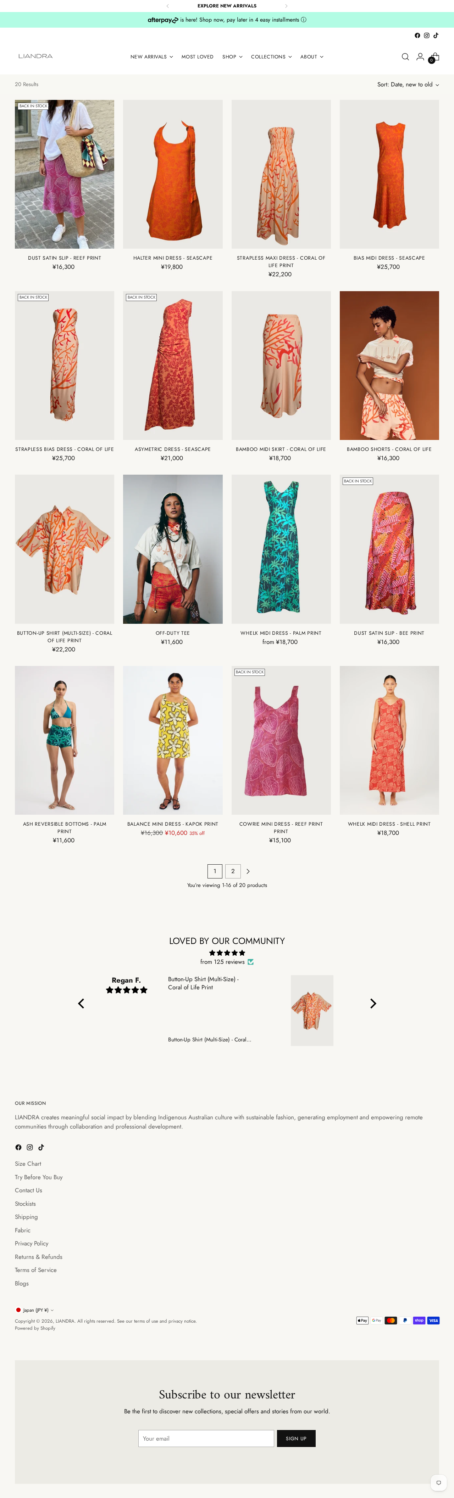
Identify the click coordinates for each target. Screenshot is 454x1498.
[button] (83, 1003)
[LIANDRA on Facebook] (417, 35)
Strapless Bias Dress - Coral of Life (64, 449)
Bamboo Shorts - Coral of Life (389, 449)
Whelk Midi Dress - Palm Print (280, 633)
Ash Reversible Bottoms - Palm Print (64, 827)
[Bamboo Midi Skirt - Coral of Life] (281, 365)
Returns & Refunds (38, 1257)
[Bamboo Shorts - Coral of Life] (389, 365)
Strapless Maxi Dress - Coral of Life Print (281, 261)
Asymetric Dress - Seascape (173, 449)
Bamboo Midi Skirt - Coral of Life (281, 449)
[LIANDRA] (36, 56)
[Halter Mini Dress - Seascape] (172, 174)
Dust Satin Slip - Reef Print (64, 257)
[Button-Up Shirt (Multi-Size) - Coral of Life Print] (64, 549)
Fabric (23, 1230)
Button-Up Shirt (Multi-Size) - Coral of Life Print (64, 636)
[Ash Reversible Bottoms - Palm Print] (64, 740)
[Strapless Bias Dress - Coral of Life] (64, 365)
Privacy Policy (31, 1243)
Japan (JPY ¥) (36, 1310)
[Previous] (168, 6)
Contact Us (28, 1190)
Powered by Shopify (35, 1328)
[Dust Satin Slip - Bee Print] (389, 549)
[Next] (286, 6)
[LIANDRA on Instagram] (426, 35)
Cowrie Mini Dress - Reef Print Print (281, 827)
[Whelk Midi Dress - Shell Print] (389, 740)
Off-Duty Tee (173, 633)
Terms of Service (36, 1270)
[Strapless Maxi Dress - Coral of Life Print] (281, 174)
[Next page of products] (248, 871)
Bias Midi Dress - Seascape (389, 257)
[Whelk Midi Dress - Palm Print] (281, 549)
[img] (227, 953)
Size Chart (28, 1163)
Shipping (26, 1216)
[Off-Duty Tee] (172, 549)
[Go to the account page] (420, 57)
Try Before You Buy (38, 1177)
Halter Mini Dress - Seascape (173, 257)
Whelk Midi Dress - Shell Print (389, 823)
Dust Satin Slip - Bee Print (389, 633)
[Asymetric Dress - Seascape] (172, 365)
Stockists (25, 1203)
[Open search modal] (405, 57)
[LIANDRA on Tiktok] (436, 35)
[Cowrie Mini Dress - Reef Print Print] (281, 740)
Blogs (22, 1283)
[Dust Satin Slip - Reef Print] (64, 174)
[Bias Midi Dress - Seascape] (389, 174)
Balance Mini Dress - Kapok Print (172, 823)
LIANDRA (65, 1321)
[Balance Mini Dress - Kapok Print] (172, 740)
